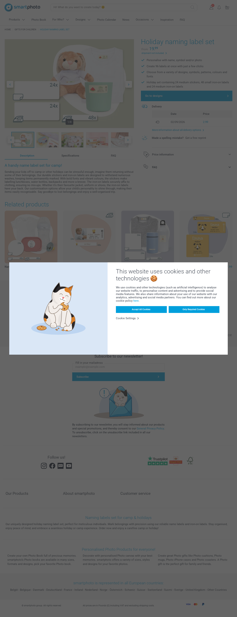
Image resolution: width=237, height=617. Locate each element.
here (136, 300)
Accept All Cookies (141, 309)
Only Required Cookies (194, 309)
